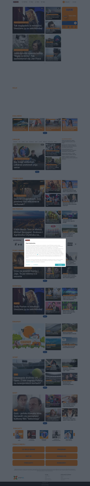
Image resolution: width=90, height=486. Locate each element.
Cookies (32, 261)
